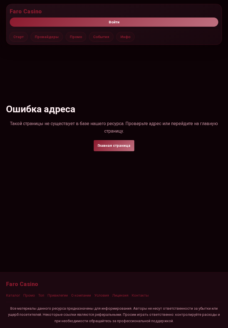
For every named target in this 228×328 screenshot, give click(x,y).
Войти (114, 22)
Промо (76, 37)
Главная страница (114, 145)
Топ (41, 295)
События (101, 37)
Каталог (13, 295)
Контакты (140, 295)
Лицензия (120, 295)
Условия (101, 295)
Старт (18, 37)
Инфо (125, 37)
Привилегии (58, 295)
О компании (81, 295)
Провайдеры (47, 37)
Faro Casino (26, 11)
